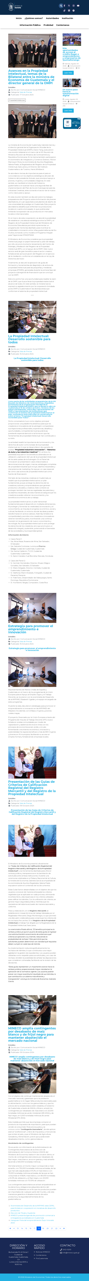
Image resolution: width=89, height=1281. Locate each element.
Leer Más (68, 73)
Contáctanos (41, 1255)
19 (43, 1228)
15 (26, 1228)
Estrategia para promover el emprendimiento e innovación (30, 629)
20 (48, 1228)
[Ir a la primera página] (10, 1228)
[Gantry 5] (15, 6)
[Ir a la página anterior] (14, 1228)
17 (34, 1228)
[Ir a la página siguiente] (60, 1228)
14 (22, 1228)
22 (56, 1228)
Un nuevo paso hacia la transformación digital (71, 92)
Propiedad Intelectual (17, 100)
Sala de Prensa (26, 92)
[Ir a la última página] (64, 1228)
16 (30, 1228)
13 (18, 1228)
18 (39, 1228)
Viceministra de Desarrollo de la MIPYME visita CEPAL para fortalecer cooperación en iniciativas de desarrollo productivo (33, 1208)
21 (52, 1228)
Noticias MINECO (43, 1252)
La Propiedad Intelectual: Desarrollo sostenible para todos (29, 339)
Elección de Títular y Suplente (23, 1213)
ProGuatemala (42, 1258)
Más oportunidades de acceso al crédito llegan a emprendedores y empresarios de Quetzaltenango (72, 54)
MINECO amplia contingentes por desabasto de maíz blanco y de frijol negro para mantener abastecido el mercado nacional (32, 1034)
